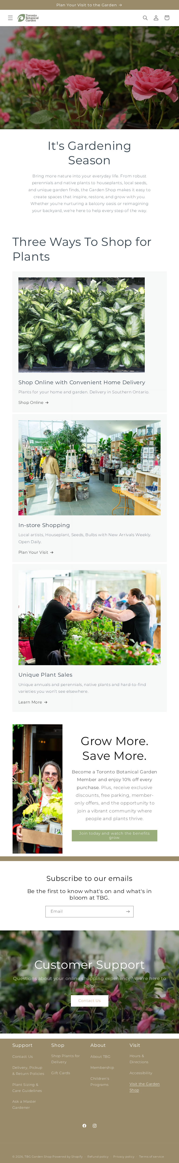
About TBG (100, 1057)
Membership (102, 1068)
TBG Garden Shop (38, 1156)
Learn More (30, 702)
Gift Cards (60, 1073)
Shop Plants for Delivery (65, 1059)
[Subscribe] (128, 911)
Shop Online (31, 402)
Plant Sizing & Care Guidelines (27, 1088)
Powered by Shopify (67, 1156)
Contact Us (89, 1000)
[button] (10, 17)
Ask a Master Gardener (24, 1104)
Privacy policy (123, 1156)
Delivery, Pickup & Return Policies (28, 1071)
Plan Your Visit (33, 552)
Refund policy (98, 1156)
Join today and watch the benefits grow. (114, 835)
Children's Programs (99, 1082)
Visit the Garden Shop (145, 1087)
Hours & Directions (139, 1059)
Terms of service (151, 1156)
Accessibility (141, 1073)
